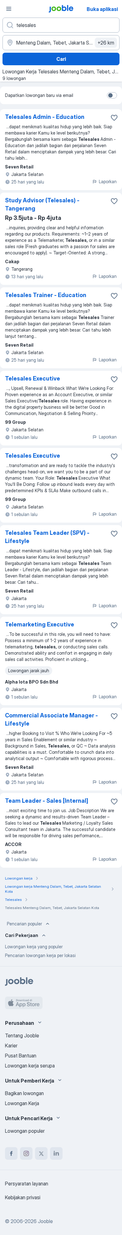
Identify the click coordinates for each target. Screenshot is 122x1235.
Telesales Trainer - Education (45, 295)
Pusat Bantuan (20, 1055)
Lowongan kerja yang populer (34, 946)
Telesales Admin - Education (44, 117)
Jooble (45, 1221)
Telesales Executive (32, 378)
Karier (11, 1045)
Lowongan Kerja (22, 1103)
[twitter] (41, 1153)
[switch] (112, 95)
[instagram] (26, 1153)
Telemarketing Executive (39, 624)
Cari (61, 59)
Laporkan (108, 181)
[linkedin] (56, 1153)
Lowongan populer (25, 1131)
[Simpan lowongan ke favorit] (114, 117)
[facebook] (11, 1153)
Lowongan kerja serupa (30, 1065)
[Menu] (9, 9)
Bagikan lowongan (24, 1093)
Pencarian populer (24, 923)
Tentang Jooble (22, 1035)
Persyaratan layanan (26, 1183)
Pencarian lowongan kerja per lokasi (40, 955)
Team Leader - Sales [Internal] (46, 800)
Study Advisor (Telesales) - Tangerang (42, 204)
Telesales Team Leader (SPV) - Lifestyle (47, 537)
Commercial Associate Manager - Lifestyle (51, 719)
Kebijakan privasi (22, 1197)
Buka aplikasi (102, 9)
